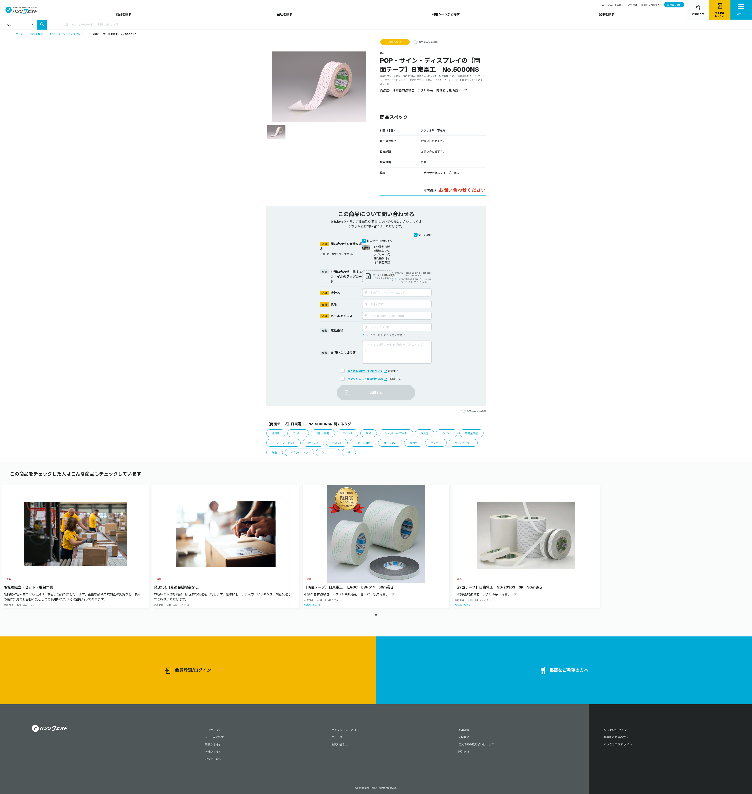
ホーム (19, 34)
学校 (368, 433)
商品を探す (124, 14)
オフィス (313, 442)
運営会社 (632, 4)
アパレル (348, 433)
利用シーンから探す (446, 14)
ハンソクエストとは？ (612, 4)
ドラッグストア (299, 452)
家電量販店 (471, 433)
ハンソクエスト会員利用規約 (365, 378)
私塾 (274, 452)
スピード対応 (363, 442)
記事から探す (213, 730)
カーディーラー (463, 442)
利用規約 (463, 737)
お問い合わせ (395, 42)
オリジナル (390, 442)
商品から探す (213, 744)
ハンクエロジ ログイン (618, 744)
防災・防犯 (322, 433)
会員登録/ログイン (193, 670)
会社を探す (285, 14)
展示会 (414, 442)
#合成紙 (307, 605)
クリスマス (328, 452)
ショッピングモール (395, 433)
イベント (447, 433)
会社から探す (213, 751)
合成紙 (276, 433)
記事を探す (607, 14)
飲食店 (424, 433)
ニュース (337, 737)
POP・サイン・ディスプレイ (66, 34)
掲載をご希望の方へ (651, 4)
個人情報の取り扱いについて (365, 371)
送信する (376, 393)
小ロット (337, 442)
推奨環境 (463, 730)
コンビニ (298, 433)
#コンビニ (317, 605)
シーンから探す (214, 737)
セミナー (436, 442)
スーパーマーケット (283, 442)
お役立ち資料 (674, 4)
